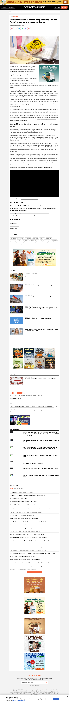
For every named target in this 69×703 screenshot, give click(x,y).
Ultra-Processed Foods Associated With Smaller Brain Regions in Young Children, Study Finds (28, 550)
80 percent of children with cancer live (35, 129)
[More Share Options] (31, 28)
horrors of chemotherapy (46, 167)
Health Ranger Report (15, 429)
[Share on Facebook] (14, 28)
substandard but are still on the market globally (22, 71)
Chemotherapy (53, 31)
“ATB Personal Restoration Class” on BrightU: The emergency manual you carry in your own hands (28, 528)
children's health (13, 32)
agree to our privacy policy (18, 700)
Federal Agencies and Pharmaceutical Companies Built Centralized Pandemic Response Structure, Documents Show (32, 540)
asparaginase (26, 31)
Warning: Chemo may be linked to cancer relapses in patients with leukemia (41, 378)
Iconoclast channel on (29, 199)
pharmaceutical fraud (14, 33)
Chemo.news (15, 165)
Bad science (15, 16)
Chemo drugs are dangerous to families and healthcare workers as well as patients (29, 213)
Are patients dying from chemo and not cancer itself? (22, 215)
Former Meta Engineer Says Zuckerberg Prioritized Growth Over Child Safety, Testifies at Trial (28, 521)
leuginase (42, 32)
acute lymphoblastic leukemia (18, 31)
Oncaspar (50, 32)
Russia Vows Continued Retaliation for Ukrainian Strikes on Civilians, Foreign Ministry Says (27, 495)
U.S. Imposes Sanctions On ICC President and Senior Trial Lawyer (22, 556)
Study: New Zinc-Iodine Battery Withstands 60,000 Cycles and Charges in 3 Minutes (26, 512)
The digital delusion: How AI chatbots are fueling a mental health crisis (23, 501)
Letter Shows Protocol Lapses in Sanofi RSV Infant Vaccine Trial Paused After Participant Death (28, 537)
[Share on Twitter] (17, 28)
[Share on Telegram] (19, 28)
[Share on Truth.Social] (25, 28)
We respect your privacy (34, 685)
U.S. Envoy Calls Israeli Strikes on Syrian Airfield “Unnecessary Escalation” (24, 504)
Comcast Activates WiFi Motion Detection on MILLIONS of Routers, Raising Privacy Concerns (28, 547)
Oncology (54, 32)
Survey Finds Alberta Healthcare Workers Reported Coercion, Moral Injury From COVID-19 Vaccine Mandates (31, 562)
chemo (49, 31)
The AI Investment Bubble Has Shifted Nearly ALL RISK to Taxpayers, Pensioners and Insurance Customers (40, 462)
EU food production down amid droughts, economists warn (21, 492)
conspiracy (21, 32)
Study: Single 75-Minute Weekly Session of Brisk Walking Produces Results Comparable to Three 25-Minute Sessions (32, 553)
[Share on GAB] (22, 28)
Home (11, 16)
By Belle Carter (13, 25)
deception (29, 32)
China (18, 32)
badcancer (31, 31)
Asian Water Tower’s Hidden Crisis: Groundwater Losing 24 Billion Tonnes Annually (26, 566)
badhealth (36, 31)
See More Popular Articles (34, 572)
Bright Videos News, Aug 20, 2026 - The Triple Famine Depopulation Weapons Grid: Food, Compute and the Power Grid (40, 469)
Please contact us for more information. (17, 411)
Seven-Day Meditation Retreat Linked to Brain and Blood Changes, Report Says (25, 531)
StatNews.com (13, 223)
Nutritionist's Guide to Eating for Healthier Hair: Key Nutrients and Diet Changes (25, 559)
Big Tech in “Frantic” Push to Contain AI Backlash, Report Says (22, 515)
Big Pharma (45, 31)
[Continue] (46, 682)
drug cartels (34, 32)
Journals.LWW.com (14, 226)
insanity (38, 32)
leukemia (46, 32)
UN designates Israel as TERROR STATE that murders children (38, 318)
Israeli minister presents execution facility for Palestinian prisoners (23, 569)
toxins (23, 33)
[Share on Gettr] (28, 28)
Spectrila (20, 33)
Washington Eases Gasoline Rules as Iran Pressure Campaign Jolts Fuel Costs (25, 543)
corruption (25, 32)
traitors (26, 33)
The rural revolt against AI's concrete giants (18, 498)
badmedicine (40, 31)
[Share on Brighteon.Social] (11, 28)
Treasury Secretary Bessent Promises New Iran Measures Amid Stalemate (24, 518)
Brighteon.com (13, 228)
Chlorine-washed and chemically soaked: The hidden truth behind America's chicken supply (27, 524)
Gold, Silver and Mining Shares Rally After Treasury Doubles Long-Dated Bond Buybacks (27, 534)
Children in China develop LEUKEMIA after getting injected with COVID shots (28, 205)
